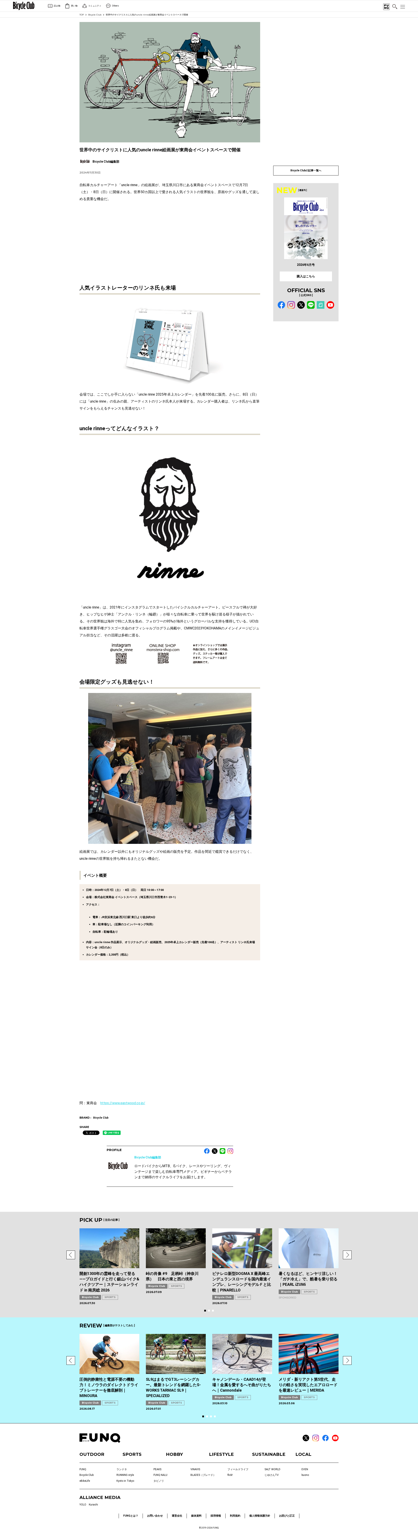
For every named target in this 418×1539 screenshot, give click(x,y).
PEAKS (157, 1469)
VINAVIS (195, 1469)
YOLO (82, 1504)
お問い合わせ (155, 1515)
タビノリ (158, 1480)
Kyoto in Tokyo (125, 1480)
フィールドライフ (238, 1469)
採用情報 (216, 1515)
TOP (81, 14)
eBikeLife (84, 1480)
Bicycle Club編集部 (147, 1157)
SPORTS (110, 1297)
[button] (70, 1255)
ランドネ (121, 1469)
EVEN (305, 1469)
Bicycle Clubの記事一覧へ (305, 170)
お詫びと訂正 (287, 1515)
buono (305, 1475)
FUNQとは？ (130, 1515)
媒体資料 (196, 1515)
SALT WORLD (272, 1469)
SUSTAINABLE (268, 1454)
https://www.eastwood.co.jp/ (122, 1103)
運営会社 (177, 1515)
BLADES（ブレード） (203, 1475)
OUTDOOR (91, 1454)
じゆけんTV (272, 1475)
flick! (230, 1475)
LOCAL (303, 1454)
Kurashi (93, 1504)
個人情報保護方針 (259, 1515)
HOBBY (174, 1454)
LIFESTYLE (221, 1454)
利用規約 (235, 1515)
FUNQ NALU (160, 1475)
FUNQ (82, 1469)
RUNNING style (125, 1475)
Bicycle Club (94, 14)
